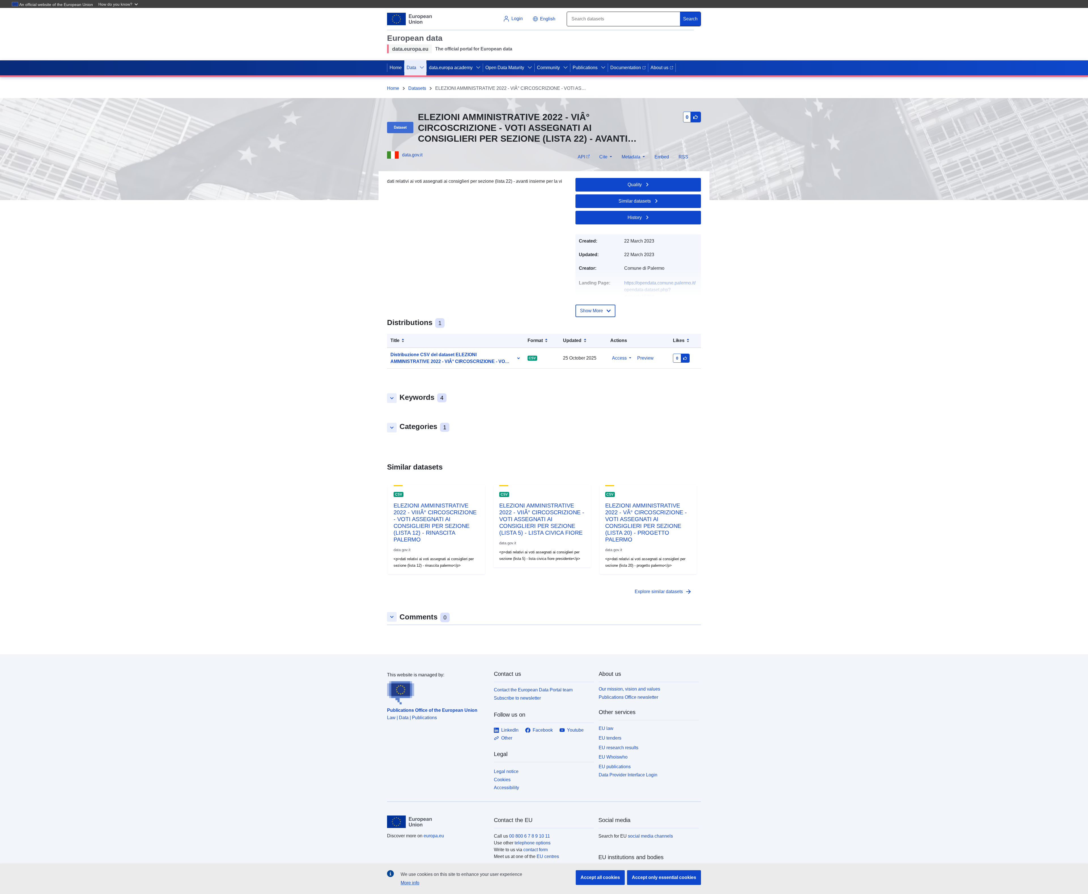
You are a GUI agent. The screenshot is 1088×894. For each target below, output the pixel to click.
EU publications (615, 766)
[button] (118, 4)
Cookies (502, 779)
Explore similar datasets (663, 591)
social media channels (650, 836)
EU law (606, 728)
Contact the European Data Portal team (533, 689)
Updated (572, 340)
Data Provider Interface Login (628, 774)
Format (535, 340)
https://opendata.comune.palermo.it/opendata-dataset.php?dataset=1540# (660, 290)
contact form (535, 849)
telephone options (533, 842)
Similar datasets (635, 201)
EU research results (618, 747)
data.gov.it (412, 154)
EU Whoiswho (613, 757)
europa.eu (434, 835)
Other (506, 738)
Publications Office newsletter (628, 697)
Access (619, 358)
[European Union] (437, 822)
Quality (635, 184)
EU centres (548, 856)
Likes (679, 340)
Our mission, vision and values (629, 689)
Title (395, 340)
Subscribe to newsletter (517, 698)
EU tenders (610, 738)
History (635, 217)
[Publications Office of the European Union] (437, 691)
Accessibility (506, 787)
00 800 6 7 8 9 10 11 (529, 836)
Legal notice (506, 771)
